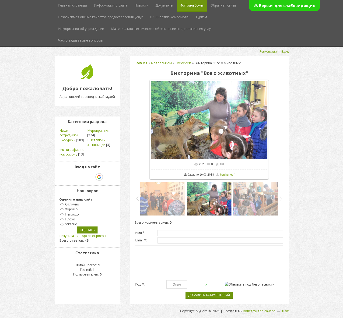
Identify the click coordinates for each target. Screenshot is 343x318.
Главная (140, 63)
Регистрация (268, 51)
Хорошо (71, 209)
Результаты (68, 235)
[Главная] (87, 78)
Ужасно (71, 224)
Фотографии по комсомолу (72, 151)
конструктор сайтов (259, 311)
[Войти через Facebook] (83, 176)
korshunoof (227, 174)
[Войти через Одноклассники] (107, 176)
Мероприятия (98, 130)
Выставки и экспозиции (96, 142)
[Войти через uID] (67, 176)
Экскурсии (183, 63)
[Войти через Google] (99, 177)
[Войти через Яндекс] (91, 176)
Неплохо (72, 214)
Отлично (72, 204)
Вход (285, 51)
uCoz (285, 311)
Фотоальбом (161, 63)
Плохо (70, 219)
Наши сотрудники (69, 132)
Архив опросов (94, 235)
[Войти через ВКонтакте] (75, 176)
